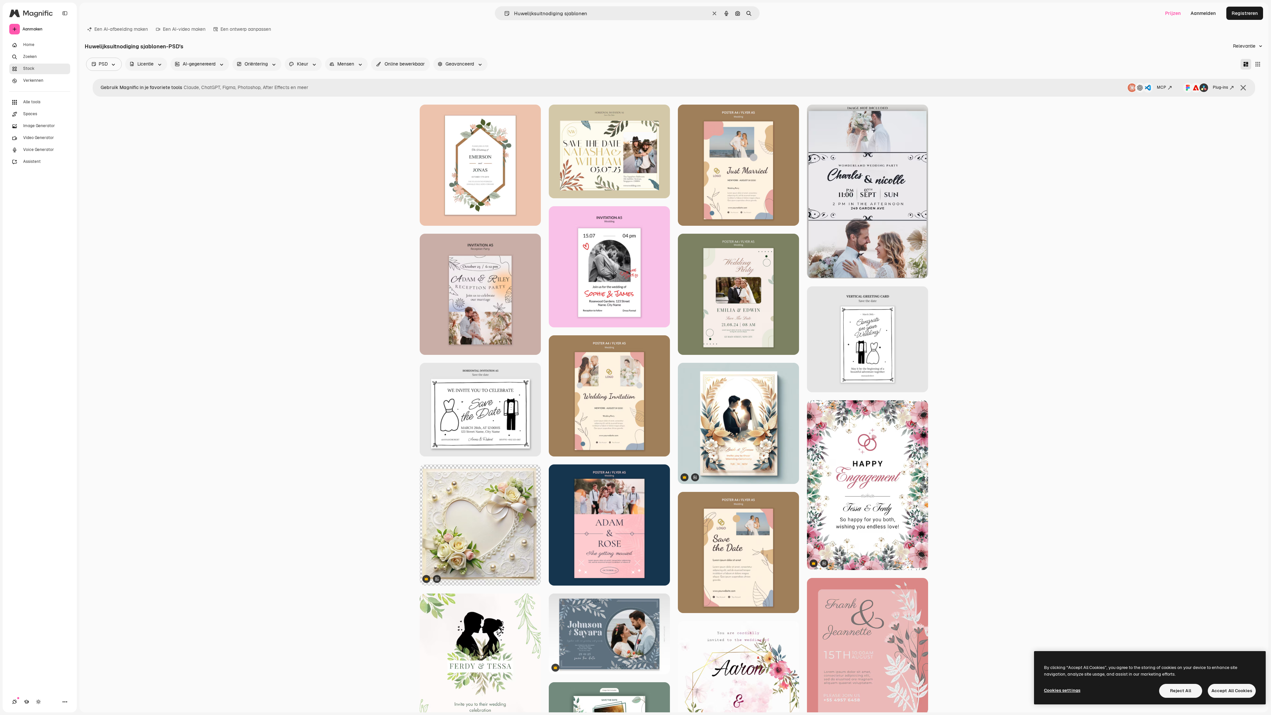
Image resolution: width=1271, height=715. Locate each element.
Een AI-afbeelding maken (121, 29)
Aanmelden (1203, 13)
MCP (1161, 87)
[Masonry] (1246, 64)
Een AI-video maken (184, 29)
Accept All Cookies (1231, 690)
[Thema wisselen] (38, 701)
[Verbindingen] (14, 701)
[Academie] (26, 701)
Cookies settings (1062, 690)
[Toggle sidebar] (65, 13)
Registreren (1245, 13)
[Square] (1257, 64)
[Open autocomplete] (504, 13)
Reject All (1180, 690)
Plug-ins (1220, 87)
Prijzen (1173, 13)
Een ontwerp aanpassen (245, 29)
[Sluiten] (1243, 88)
